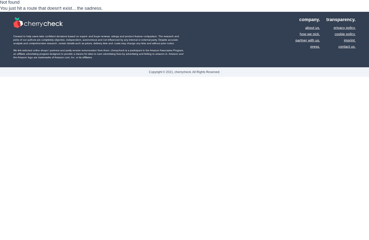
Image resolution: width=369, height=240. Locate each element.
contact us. (347, 46)
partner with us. (307, 40)
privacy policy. (345, 28)
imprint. (350, 40)
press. (315, 46)
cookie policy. (345, 34)
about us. (312, 28)
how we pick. (310, 34)
